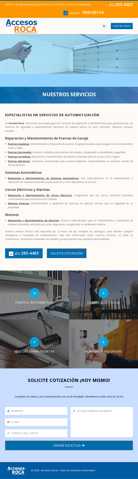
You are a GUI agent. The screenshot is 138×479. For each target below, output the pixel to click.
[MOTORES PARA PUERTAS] (34, 343)
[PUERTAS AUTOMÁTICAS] (34, 294)
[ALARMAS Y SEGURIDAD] (103, 343)
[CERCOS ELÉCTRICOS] (103, 294)
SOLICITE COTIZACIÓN (67, 253)
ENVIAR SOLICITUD (67, 445)
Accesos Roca (49, 470)
